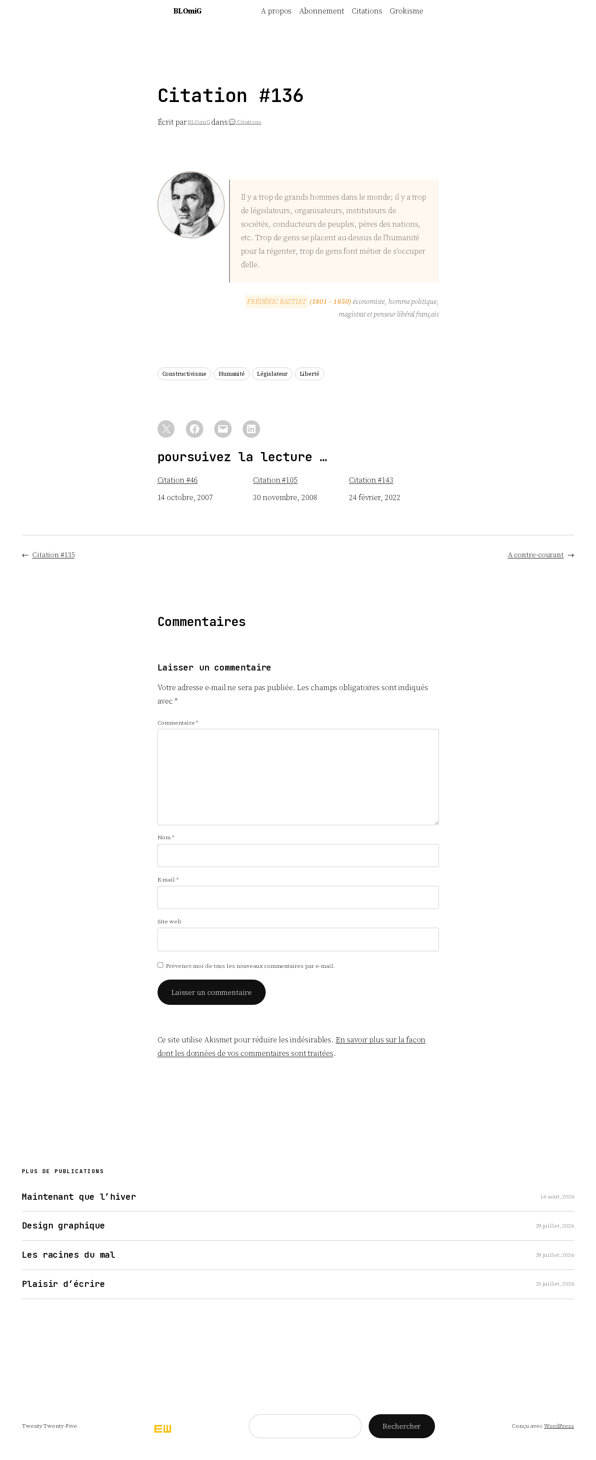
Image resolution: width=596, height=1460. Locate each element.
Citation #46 (178, 480)
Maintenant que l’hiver (79, 1196)
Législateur (272, 374)
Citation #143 (371, 480)
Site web (170, 921)
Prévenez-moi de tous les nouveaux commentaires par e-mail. (250, 966)
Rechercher (402, 1426)
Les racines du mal (68, 1254)
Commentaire (178, 722)
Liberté (309, 374)
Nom (166, 837)
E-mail (168, 879)
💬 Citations (245, 122)
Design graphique (63, 1225)
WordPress (559, 1425)
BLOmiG (187, 11)
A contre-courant (536, 554)
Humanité (232, 374)
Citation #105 (275, 480)
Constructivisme (184, 374)
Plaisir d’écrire (63, 1284)
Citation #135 (53, 554)
